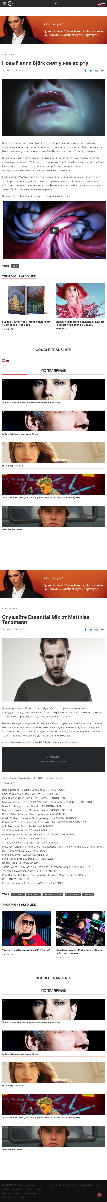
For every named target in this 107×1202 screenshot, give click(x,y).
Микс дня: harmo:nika (12, 466)
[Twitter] (91, 70)
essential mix (34, 894)
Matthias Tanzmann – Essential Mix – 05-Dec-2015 (22, 778)
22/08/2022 (61, 329)
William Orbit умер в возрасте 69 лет (20, 434)
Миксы (13, 608)
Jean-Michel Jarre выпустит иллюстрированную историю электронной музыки (41, 497)
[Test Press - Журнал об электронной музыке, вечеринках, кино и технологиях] (28, 3)
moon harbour (72, 894)
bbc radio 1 (18, 894)
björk (15, 266)
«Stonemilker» (70, 162)
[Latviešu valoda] (4, 360)
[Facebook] (85, 70)
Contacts (100, 1185)
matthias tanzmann (53, 894)
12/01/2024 (7, 954)
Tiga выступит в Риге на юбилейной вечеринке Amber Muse (31, 402)
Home (5, 54)
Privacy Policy (71, 1185)
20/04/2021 (61, 957)
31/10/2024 (7, 329)
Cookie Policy (86, 1185)
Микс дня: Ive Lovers (12, 529)
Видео (13, 54)
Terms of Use (55, 1185)
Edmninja (48, 778)
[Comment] (96, 70)
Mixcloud (58, 778)
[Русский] (7, 360)
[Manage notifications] (99, 1194)
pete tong (88, 894)
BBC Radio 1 (46, 742)
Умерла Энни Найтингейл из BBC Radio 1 (26, 950)
